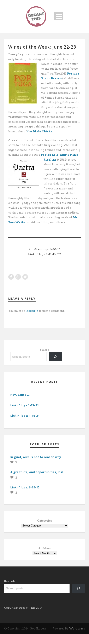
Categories (44, 520)
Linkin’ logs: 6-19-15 (25, 487)
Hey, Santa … (20, 395)
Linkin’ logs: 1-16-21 (25, 416)
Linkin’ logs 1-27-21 (24, 405)
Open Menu (58, 16)
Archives (44, 548)
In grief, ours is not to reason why (35, 457)
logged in (32, 310)
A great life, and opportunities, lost (37, 472)
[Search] (55, 356)
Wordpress (77, 628)
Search (44, 349)
